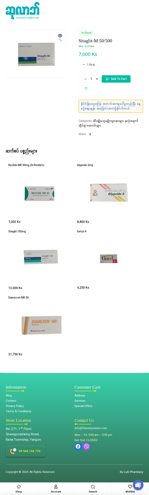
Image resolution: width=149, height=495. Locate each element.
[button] (143, 475)
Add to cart (119, 79)
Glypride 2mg (85, 165)
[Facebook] (78, 446)
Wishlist (130, 491)
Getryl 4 (81, 231)
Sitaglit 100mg (17, 231)
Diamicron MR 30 (18, 298)
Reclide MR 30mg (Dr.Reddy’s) (26, 165)
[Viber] (86, 446)
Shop (19, 491)
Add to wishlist (86, 88)
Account (56, 491)
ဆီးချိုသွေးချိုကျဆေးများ (108, 121)
